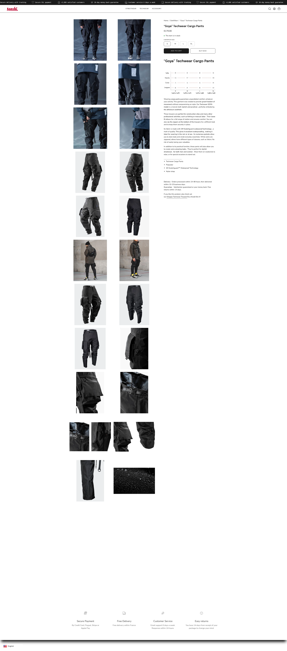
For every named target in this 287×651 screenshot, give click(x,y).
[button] (144, 9)
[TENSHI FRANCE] (12, 9)
